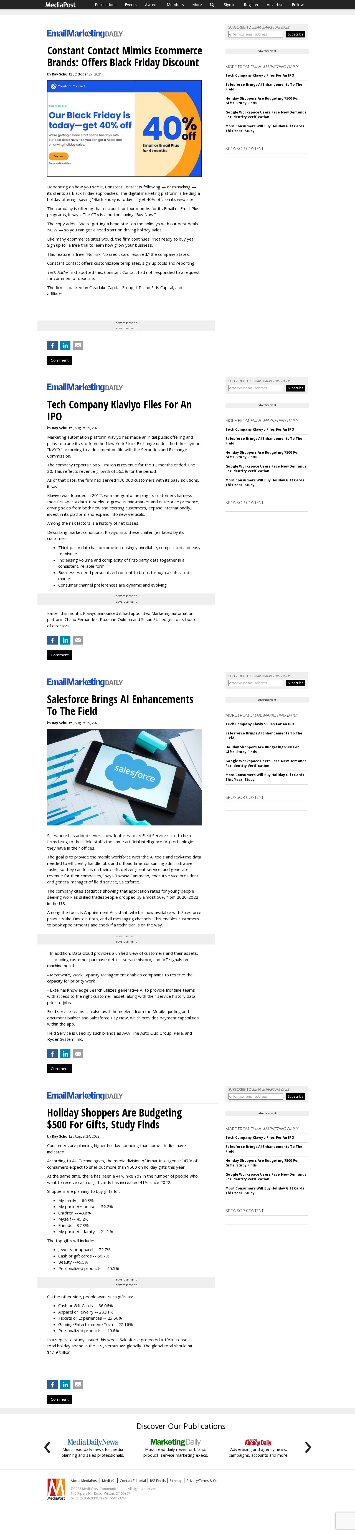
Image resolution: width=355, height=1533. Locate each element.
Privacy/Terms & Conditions (208, 1480)
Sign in (229, 4)
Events (131, 4)
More (197, 4)
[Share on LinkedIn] (65, 345)
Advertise (275, 4)
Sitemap (176, 1480)
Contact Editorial (133, 1480)
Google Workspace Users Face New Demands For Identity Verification (265, 114)
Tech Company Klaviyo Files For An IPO (259, 75)
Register (251, 4)
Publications (105, 4)
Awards (151, 4)
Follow (298, 4)
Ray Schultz (62, 74)
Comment (60, 360)
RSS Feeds (158, 1480)
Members (175, 4)
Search (212, 4)
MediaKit (109, 1480)
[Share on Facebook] (52, 345)
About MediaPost (84, 1480)
